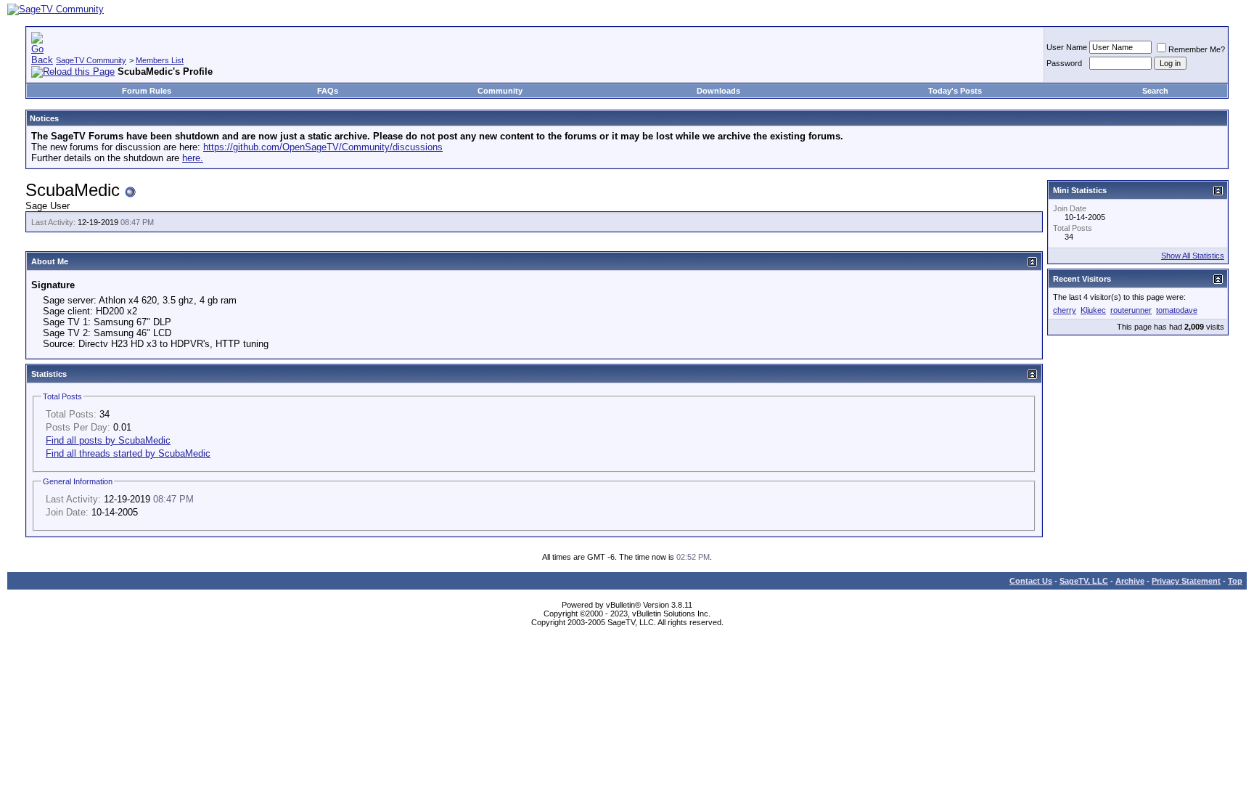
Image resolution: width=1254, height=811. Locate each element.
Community (500, 90)
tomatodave (1176, 310)
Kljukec (1093, 310)
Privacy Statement (1186, 580)
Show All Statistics (1192, 255)
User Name (1066, 47)
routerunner (1131, 310)
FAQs (327, 90)
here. (192, 157)
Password (1064, 63)
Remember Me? (1196, 49)
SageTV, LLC (1084, 580)
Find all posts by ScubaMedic (108, 440)
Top (1235, 580)
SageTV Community (91, 60)
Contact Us (1030, 580)
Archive (1129, 580)
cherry (1064, 310)
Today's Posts (955, 90)
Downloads (718, 90)
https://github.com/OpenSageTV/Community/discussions (323, 147)
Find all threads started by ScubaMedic (128, 453)
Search (1155, 90)
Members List (160, 60)
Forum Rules (146, 90)
